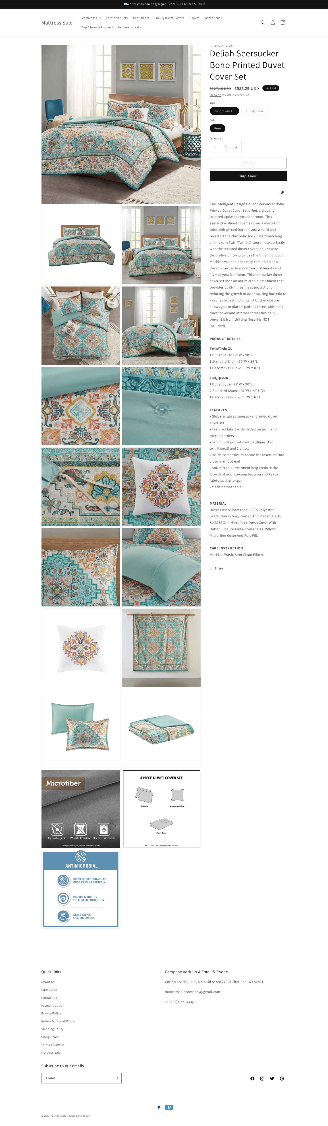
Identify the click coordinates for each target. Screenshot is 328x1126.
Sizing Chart (49, 1037)
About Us (48, 982)
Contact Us (49, 998)
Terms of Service (53, 1045)
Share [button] (219, 569)
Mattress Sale (51, 1052)
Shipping (215, 94)
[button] (91, 18)
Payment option (52, 1005)
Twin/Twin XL (226, 112)
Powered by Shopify (78, 1115)
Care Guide (49, 990)
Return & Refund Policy (58, 1021)
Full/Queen (257, 112)
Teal (219, 129)
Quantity (215, 138)
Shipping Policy (52, 1029)
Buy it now (248, 176)
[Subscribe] (116, 1078)
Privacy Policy (51, 1013)
